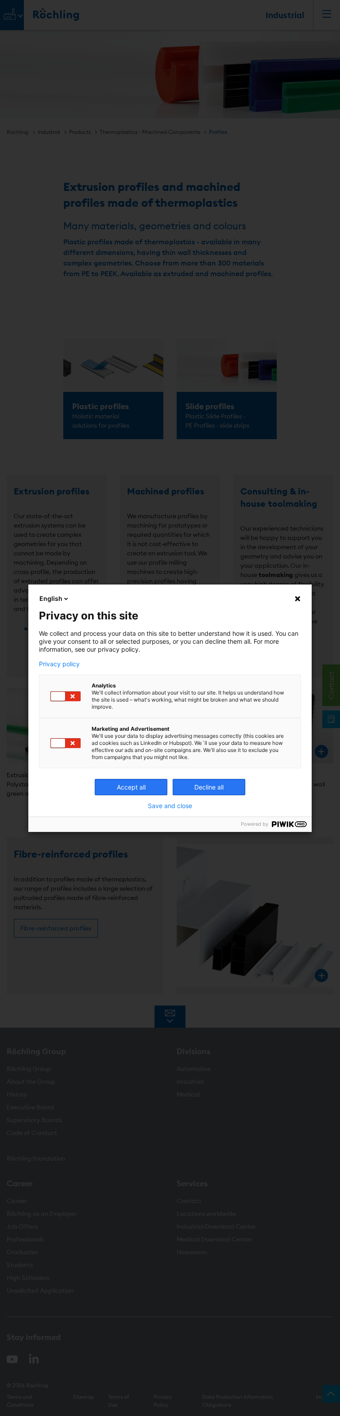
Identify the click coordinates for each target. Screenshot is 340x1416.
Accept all (131, 787)
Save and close (170, 805)
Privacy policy (59, 664)
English (50, 598)
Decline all (209, 787)
